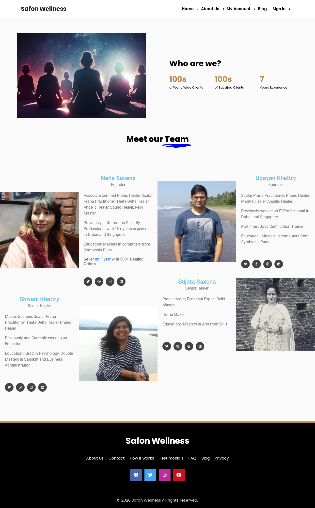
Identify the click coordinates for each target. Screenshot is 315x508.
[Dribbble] (99, 281)
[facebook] (136, 475)
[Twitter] (88, 281)
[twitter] (150, 475)
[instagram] (165, 475)
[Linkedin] (121, 281)
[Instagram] (110, 281)
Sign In (279, 9)
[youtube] (179, 475)
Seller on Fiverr (97, 259)
